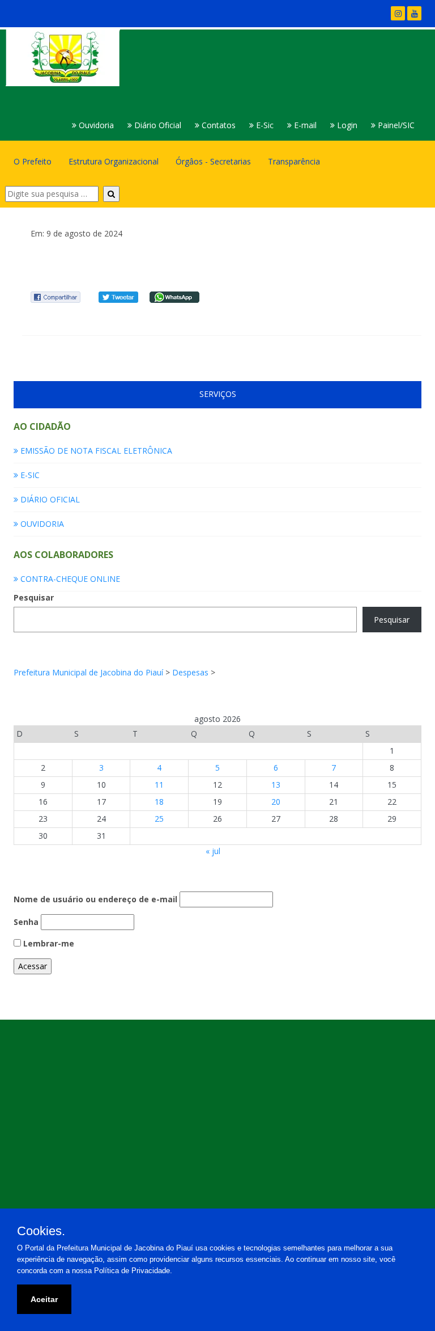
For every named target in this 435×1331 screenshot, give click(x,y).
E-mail (304, 125)
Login (346, 125)
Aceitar (44, 1299)
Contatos (217, 125)
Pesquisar (34, 597)
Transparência (294, 161)
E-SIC (29, 475)
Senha (26, 921)
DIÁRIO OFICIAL (49, 499)
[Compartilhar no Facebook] (55, 296)
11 (159, 784)
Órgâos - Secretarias (213, 161)
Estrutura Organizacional (114, 161)
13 (275, 784)
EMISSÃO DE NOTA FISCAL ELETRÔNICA (95, 450)
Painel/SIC (395, 125)
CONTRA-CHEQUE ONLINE (69, 578)
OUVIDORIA (41, 523)
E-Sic (264, 125)
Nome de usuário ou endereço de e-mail (95, 899)
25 (159, 818)
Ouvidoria (95, 125)
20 (275, 801)
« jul (213, 851)
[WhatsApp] (174, 296)
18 (159, 801)
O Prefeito (33, 161)
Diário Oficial (156, 125)
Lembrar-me (47, 943)
